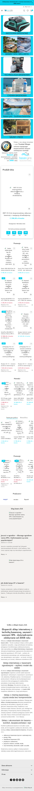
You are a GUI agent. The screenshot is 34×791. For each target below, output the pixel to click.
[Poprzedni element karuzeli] (2, 499)
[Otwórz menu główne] (2, 10)
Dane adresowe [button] (7, 765)
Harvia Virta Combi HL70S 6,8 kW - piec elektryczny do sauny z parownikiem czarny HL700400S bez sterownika (25, 269)
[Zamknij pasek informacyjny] (32, 2)
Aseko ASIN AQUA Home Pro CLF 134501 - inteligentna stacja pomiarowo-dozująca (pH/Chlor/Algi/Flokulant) (19, 399)
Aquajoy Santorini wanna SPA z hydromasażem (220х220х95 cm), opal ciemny (24, 333)
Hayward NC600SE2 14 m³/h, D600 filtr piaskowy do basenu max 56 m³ (25, 299)
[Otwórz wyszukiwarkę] (24, 10)
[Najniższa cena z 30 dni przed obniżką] (15, 305)
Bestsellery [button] (24, 417)
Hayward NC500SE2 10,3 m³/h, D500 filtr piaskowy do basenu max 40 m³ (8, 299)
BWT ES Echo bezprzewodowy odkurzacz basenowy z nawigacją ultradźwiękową (17, 214)
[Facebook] (11, 780)
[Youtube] (17, 780)
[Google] (20, 780)
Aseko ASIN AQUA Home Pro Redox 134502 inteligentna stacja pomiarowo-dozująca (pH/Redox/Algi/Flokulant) (6, 399)
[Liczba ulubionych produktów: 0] (28, 10)
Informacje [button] (5, 770)
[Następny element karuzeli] (32, 499)
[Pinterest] (23, 780)
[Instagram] (14, 780)
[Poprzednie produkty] (4, 390)
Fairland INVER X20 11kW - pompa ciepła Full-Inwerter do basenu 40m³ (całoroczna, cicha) (19, 437)
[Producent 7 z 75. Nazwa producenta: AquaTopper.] (26, 499)
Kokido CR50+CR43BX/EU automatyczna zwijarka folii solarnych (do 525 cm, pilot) (6, 437)
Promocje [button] (17, 456)
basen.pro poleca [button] (12, 417)
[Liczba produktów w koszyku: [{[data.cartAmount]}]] (31, 10)
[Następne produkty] (29, 390)
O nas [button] (3, 774)
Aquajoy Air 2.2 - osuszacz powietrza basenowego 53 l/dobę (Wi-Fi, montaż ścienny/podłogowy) (25, 364)
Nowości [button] (17, 378)
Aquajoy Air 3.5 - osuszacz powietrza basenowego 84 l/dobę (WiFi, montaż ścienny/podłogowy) (8, 364)
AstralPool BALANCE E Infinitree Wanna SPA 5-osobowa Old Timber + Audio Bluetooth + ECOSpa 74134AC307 (8, 333)
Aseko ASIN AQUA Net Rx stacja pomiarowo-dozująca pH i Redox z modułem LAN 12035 (8, 269)
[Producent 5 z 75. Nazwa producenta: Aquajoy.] (5, 499)
